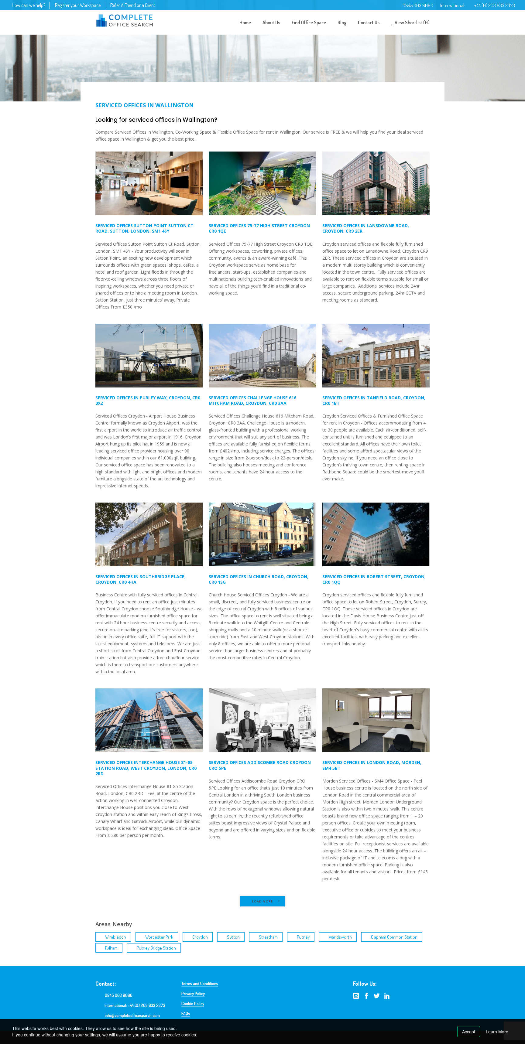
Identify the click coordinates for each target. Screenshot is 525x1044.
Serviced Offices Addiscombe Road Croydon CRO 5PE (260, 765)
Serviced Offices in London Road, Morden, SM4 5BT (371, 765)
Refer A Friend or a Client (132, 5)
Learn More (497, 1032)
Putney (303, 937)
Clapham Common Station (394, 937)
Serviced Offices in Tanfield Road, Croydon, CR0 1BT (373, 400)
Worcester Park (159, 937)
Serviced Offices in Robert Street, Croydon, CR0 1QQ (374, 579)
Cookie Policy (192, 1003)
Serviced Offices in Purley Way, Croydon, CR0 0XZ (147, 400)
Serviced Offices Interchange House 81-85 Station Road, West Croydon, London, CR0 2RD (146, 767)
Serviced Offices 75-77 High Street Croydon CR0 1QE (259, 228)
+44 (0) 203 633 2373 (494, 5)
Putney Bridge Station (156, 948)
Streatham (268, 937)
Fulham (111, 948)
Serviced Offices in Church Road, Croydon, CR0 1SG (258, 579)
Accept (468, 1032)
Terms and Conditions (199, 983)
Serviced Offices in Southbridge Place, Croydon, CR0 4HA (140, 579)
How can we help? (28, 5)
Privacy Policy (193, 993)
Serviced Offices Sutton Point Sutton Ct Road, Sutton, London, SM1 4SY (144, 228)
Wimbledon (115, 937)
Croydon (200, 937)
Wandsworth (340, 937)
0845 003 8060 (418, 5)
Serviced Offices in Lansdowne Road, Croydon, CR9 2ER (365, 228)
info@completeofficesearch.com (132, 1015)
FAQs (185, 1013)
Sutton (233, 937)
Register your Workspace (78, 5)
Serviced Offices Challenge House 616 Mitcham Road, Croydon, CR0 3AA (252, 400)
